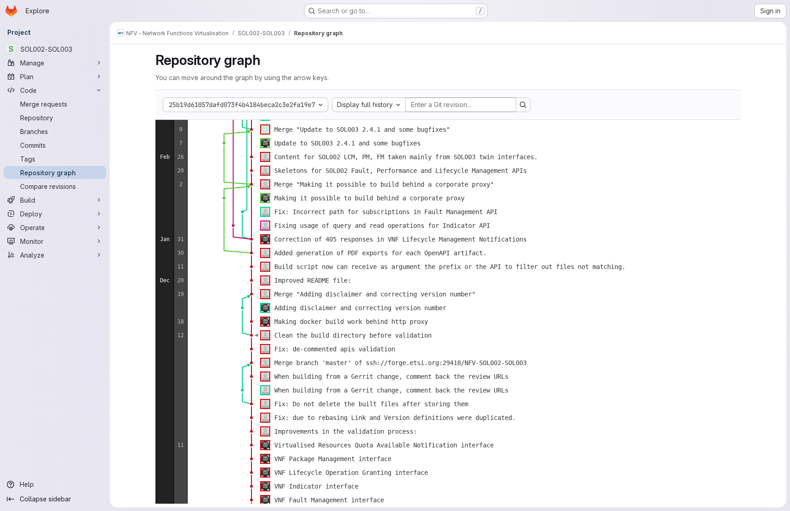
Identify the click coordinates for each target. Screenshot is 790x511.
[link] (251, 129)
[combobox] (369, 104)
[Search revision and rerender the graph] (523, 104)
